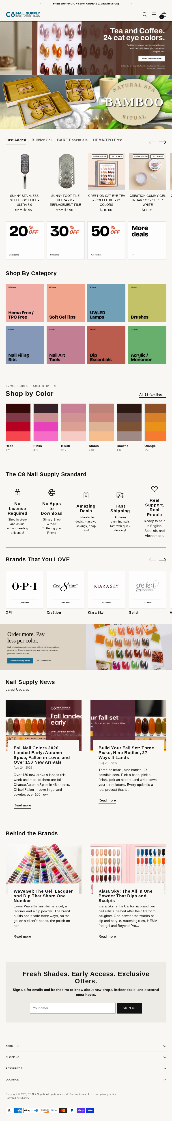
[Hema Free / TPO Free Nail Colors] (25, 303)
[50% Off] (106, 240)
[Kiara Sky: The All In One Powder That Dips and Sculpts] (128, 869)
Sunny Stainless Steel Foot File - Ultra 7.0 (24, 200)
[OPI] (24, 590)
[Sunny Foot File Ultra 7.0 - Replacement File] (65, 171)
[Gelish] (147, 590)
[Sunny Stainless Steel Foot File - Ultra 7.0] (24, 171)
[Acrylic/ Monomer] (147, 345)
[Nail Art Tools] (66, 345)
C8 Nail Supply (36, 1094)
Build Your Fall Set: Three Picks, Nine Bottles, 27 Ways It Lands (126, 752)
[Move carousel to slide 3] (88, 119)
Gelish (134, 612)
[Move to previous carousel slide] (70, 119)
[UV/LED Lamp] (106, 303)
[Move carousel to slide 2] (83, 119)
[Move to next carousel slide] (102, 119)
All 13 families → (152, 394)
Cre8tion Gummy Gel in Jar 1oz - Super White (148, 200)
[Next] (131, 4)
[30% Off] (66, 240)
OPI (9, 612)
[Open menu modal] (154, 14)
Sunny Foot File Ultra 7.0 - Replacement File (65, 200)
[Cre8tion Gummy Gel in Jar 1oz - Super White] (147, 171)
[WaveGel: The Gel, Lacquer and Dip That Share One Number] (44, 869)
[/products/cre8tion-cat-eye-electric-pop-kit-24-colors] (86, 102)
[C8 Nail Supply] (23, 14)
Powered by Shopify (17, 1098)
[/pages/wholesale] (86, 647)
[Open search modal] (144, 14)
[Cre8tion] (65, 590)
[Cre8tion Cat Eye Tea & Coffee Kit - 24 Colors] (106, 171)
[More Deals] (147, 240)
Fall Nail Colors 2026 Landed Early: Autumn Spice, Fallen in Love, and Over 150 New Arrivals (42, 755)
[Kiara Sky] (106, 590)
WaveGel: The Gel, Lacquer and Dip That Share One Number (43, 896)
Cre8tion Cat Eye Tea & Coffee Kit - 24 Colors (106, 200)
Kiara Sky (96, 612)
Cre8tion (54, 612)
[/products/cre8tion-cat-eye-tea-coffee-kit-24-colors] (86, 48)
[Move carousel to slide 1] (78, 119)
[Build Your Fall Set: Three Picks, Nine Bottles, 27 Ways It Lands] (128, 725)
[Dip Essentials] (106, 345)
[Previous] (41, 4)
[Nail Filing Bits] (25, 345)
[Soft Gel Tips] (66, 303)
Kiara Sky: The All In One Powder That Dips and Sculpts (126, 896)
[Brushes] (147, 303)
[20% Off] (25, 240)
